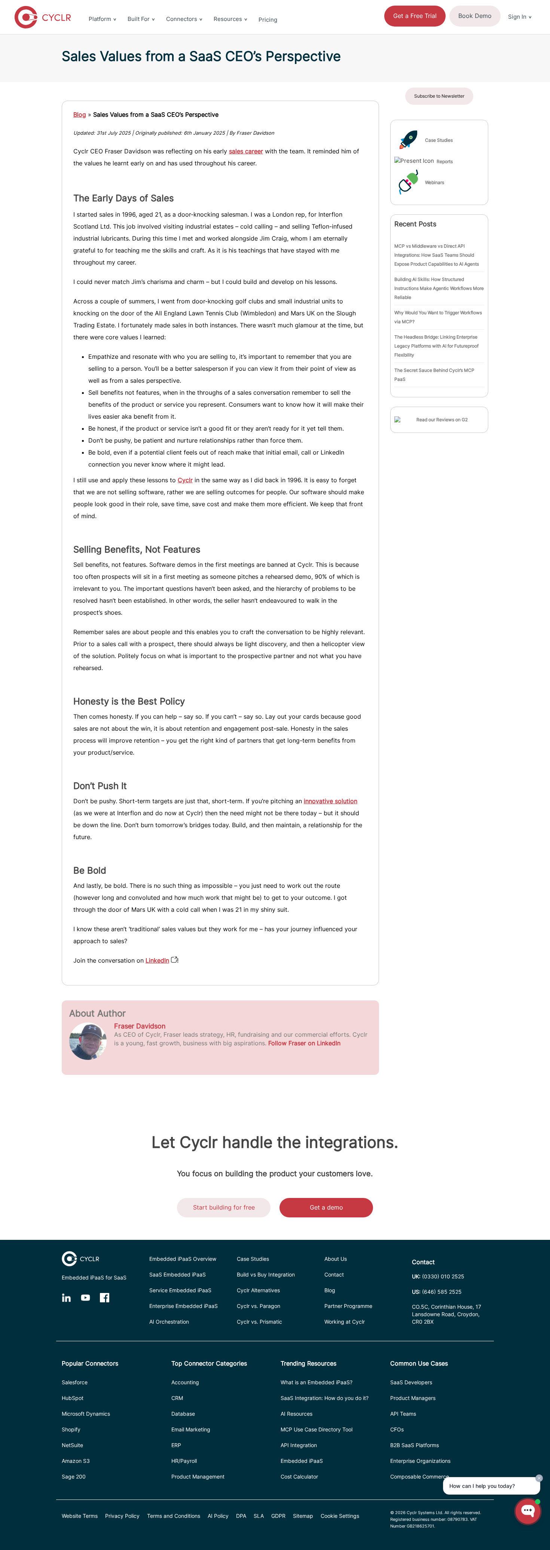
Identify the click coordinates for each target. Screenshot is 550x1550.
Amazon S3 (76, 1461)
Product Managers (413, 1398)
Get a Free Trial (415, 15)
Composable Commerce (419, 1476)
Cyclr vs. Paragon (258, 1306)
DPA (241, 1516)
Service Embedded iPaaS (180, 1290)
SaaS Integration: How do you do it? (325, 1398)
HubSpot (72, 1398)
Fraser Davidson (140, 1026)
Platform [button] (100, 18)
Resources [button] (228, 18)
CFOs (397, 1429)
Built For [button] (139, 18)
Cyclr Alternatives (258, 1290)
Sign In (517, 16)
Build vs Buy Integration (266, 1274)
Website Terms (80, 1516)
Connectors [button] (181, 18)
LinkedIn (157, 960)
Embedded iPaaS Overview (182, 1259)
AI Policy (218, 1516)
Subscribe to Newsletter (439, 96)
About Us (335, 1259)
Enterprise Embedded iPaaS (183, 1306)
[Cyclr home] (43, 17)
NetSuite (72, 1445)
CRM (177, 1398)
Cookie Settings (340, 1516)
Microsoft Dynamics (86, 1413)
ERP (176, 1445)
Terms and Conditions (173, 1516)
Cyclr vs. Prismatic (259, 1321)
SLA (259, 1516)
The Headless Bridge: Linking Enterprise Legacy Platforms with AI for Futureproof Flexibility (436, 346)
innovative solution (330, 801)
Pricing (268, 19)
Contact (334, 1274)
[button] (519, 4)
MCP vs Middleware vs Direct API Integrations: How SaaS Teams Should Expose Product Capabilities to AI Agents (436, 255)
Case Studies (439, 140)
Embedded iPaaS (302, 1461)
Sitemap (303, 1516)
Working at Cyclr (344, 1321)
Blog (79, 114)
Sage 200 (74, 1476)
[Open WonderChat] (528, 1511)
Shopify (71, 1429)
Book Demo (475, 15)
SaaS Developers (411, 1382)
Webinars (434, 182)
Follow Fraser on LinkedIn (304, 1043)
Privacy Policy (122, 1516)
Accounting (185, 1382)
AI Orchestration (169, 1321)
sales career (246, 151)
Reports (445, 161)
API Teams (403, 1413)
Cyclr (185, 480)
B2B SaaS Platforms (414, 1445)
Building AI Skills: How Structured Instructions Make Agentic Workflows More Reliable (439, 288)
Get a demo (326, 1207)
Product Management (197, 1476)
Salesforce (75, 1382)
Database (183, 1413)
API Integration (299, 1445)
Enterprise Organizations (420, 1461)
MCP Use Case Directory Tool (316, 1429)
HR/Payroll (184, 1461)
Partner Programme (348, 1306)
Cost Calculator (299, 1476)
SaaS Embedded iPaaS (177, 1274)
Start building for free (224, 1207)
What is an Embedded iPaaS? (316, 1382)
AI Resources (296, 1413)
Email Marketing (190, 1429)
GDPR (278, 1516)
